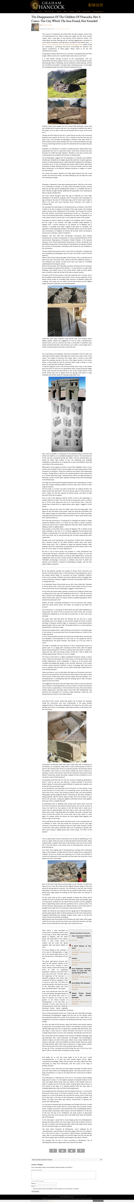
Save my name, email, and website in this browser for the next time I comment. (56, 1189)
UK (73, 940)
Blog (65, 11)
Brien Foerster (47, 25)
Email (33, 1186)
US (70, 940)
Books (40, 11)
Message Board (98, 11)
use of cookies (50, 1200)
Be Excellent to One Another (36, 1170)
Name (33, 1183)
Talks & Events (49, 11)
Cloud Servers (61, 1195)
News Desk (86, 11)
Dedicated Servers (52, 1195)
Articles (71, 11)
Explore (58, 11)
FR (81, 942)
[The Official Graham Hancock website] (48, 5)
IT (83, 942)
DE (78, 942)
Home (33, 11)
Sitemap (71, 1195)
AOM (78, 11)
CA (76, 940)
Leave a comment (60, 29)
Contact (84, 1195)
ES (80, 942)
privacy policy (79, 1195)
